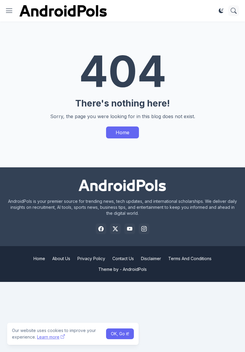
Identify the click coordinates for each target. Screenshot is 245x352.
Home (122, 132)
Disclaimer (151, 258)
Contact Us (123, 258)
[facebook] (101, 228)
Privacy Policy (91, 258)
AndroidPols (135, 269)
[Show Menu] (9, 10)
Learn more (48, 336)
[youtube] (129, 228)
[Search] (233, 10)
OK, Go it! (120, 333)
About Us (61, 258)
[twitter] (115, 228)
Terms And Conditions (190, 258)
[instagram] (144, 228)
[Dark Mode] (221, 10)
